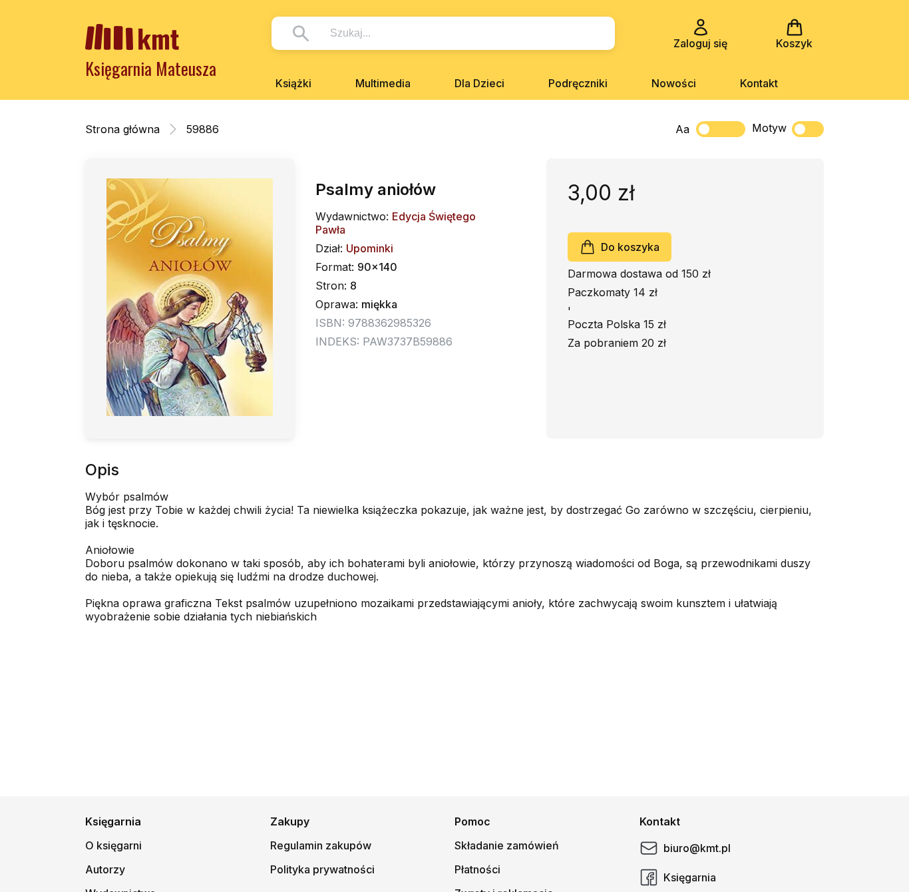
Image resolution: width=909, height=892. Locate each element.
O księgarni (113, 845)
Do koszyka (630, 247)
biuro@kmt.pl (697, 848)
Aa (682, 129)
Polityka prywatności (322, 869)
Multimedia (383, 83)
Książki (293, 83)
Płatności (477, 869)
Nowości (673, 83)
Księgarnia (689, 877)
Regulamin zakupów (320, 845)
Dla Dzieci (479, 83)
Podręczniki (578, 83)
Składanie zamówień (506, 845)
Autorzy (105, 869)
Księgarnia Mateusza (150, 68)
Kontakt (759, 83)
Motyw (769, 127)
